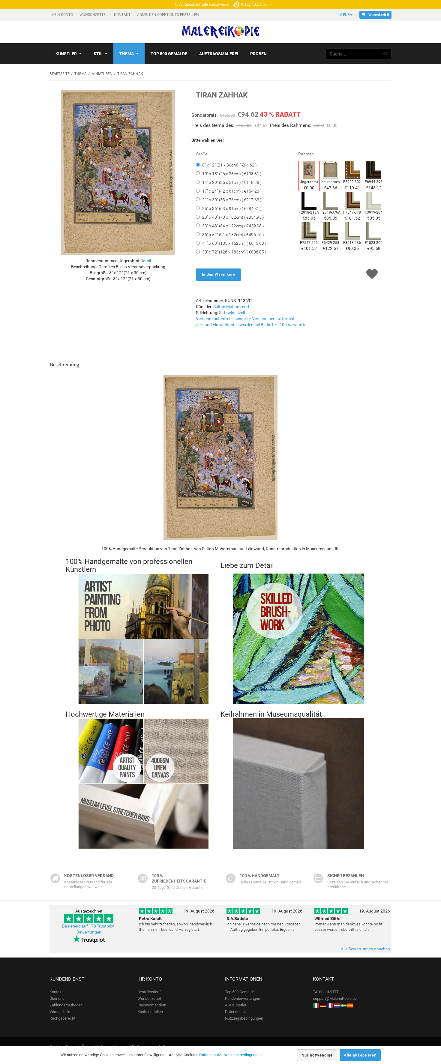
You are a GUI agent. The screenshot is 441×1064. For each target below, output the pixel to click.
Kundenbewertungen (242, 998)
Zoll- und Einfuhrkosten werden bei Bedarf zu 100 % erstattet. (252, 324)
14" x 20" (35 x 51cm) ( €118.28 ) (232, 182)
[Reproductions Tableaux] (330, 1005)
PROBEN (258, 53)
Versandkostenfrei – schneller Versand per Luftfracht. (246, 318)
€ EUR (345, 15)
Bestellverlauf (149, 992)
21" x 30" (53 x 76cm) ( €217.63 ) (232, 199)
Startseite (60, 74)
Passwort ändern (151, 1005)
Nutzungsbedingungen (244, 1018)
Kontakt (122, 15)
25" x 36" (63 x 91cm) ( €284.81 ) (232, 208)
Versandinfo (60, 1011)
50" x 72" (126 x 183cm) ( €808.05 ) (234, 252)
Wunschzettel (94, 15)
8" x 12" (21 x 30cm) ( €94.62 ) (229, 165)
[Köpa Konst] (343, 1005)
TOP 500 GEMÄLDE (169, 53)
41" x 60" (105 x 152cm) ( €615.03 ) (234, 243)
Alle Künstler (235, 1005)
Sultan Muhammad (231, 306)
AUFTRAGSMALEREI (218, 53)
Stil (98, 53)
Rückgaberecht (62, 1018)
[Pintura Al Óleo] (350, 1005)
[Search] (385, 54)
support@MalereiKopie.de (335, 998)
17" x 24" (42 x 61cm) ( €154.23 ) (232, 191)
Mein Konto (62, 15)
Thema (126, 53)
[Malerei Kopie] (323, 1005)
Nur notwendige (317, 1055)
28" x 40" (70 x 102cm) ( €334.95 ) (233, 217)
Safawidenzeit (232, 312)
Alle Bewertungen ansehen (365, 948)
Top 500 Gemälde (240, 992)
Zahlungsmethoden (66, 1005)
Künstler (66, 53)
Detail (145, 260)
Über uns (57, 998)
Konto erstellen (150, 1011)
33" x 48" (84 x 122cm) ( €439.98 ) (233, 225)
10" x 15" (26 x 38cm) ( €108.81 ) (232, 173)
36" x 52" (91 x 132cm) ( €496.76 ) (233, 234)
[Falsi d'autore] (316, 1005)
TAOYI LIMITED (326, 992)
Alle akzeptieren (360, 1055)
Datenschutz (236, 1011)
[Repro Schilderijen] (337, 1005)
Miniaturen (102, 74)
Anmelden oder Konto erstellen (168, 15)
